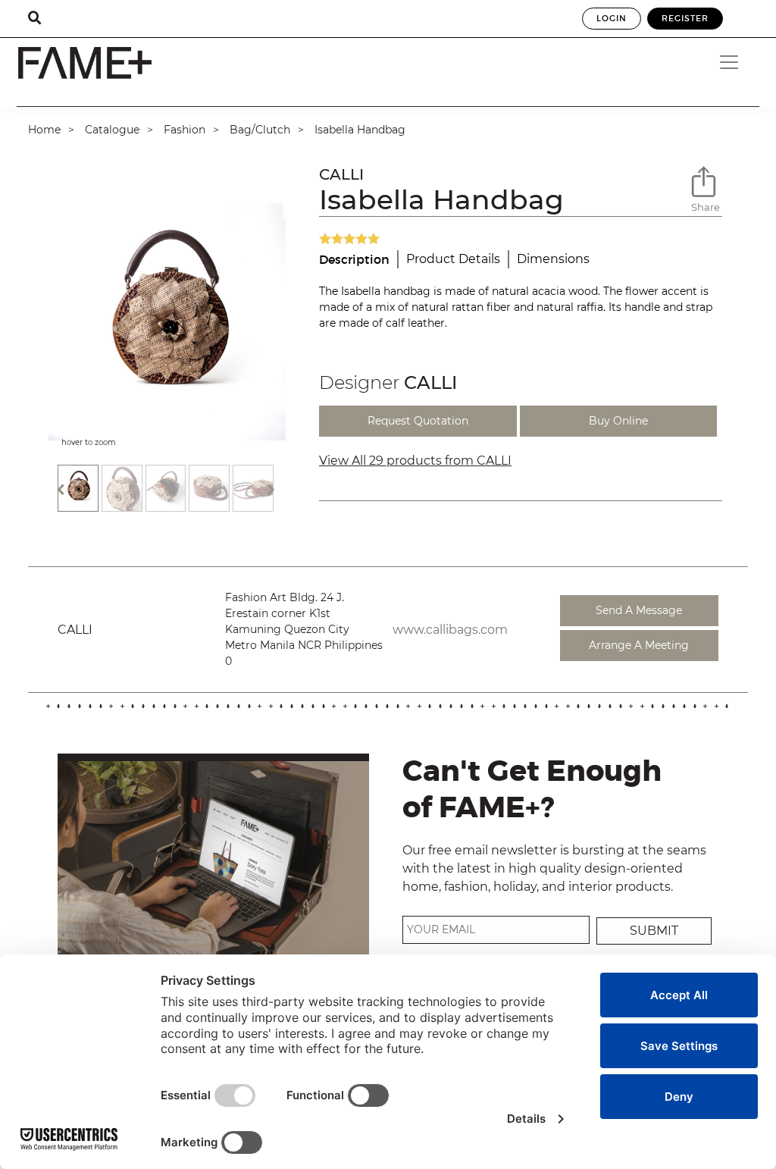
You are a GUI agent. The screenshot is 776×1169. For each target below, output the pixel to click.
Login (611, 18)
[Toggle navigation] (734, 62)
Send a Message (639, 610)
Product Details (453, 259)
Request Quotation (418, 421)
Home (44, 129)
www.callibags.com (450, 629)
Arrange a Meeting (639, 645)
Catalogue (112, 129)
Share (705, 207)
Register (685, 18)
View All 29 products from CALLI (415, 460)
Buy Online (618, 421)
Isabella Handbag (359, 129)
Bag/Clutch (260, 129)
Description (354, 259)
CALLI (341, 174)
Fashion (184, 129)
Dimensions (553, 259)
